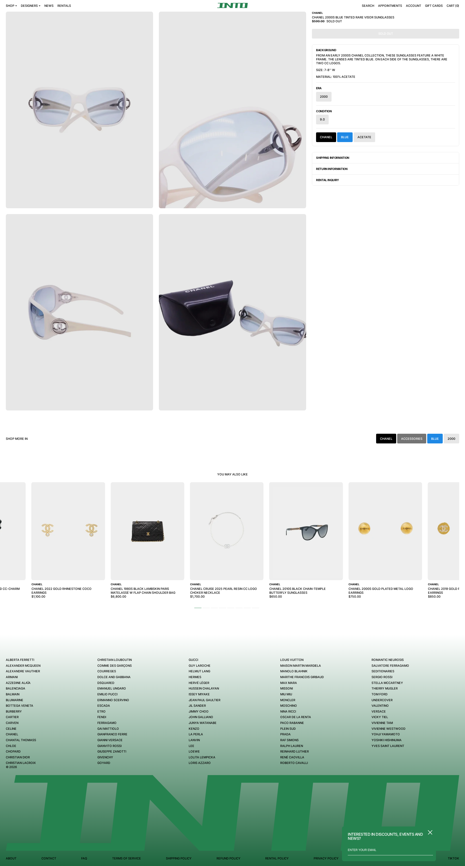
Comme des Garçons (114, 665)
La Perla (196, 734)
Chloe (11, 746)
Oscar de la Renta (295, 717)
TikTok (453, 858)
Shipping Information (332, 158)
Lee (191, 746)
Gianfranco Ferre (112, 734)
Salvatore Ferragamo (390, 665)
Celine (11, 728)
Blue (345, 137)
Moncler (287, 700)
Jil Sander (197, 705)
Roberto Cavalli (294, 763)
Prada (285, 734)
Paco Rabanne (292, 723)
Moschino (288, 705)
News (49, 6)
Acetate (364, 137)
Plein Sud (288, 728)
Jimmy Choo (199, 711)
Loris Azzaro (200, 763)
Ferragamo (106, 723)
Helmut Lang (199, 671)
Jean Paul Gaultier (204, 700)
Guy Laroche (199, 665)
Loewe (194, 751)
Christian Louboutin (114, 660)
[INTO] (232, 5)
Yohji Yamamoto (386, 734)
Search (368, 6)
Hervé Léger (199, 683)
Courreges (106, 671)
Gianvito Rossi (109, 746)
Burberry (14, 711)
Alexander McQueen (23, 665)
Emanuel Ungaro (111, 688)
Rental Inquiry (327, 180)
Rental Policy (277, 858)
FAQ (84, 858)
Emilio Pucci (107, 694)
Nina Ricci (288, 711)
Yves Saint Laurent (388, 746)
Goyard (103, 763)
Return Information (332, 169)
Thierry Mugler (385, 688)
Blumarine (14, 700)
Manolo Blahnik (294, 671)
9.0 (322, 119)
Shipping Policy (179, 858)
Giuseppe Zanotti (111, 751)
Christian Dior (18, 757)
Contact (48, 858)
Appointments (390, 6)
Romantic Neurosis (388, 660)
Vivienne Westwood (388, 728)
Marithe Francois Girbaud (302, 677)
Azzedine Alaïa (18, 683)
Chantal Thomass (21, 740)
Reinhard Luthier (294, 751)
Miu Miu (286, 694)
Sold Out (385, 33)
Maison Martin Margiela (300, 665)
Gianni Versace (110, 740)
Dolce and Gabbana (114, 677)
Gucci (193, 660)
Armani (12, 677)
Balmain (12, 694)
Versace (379, 711)
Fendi (101, 717)
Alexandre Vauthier (23, 671)
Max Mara (288, 683)
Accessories (411, 439)
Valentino (380, 705)
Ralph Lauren (291, 746)
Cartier (12, 717)
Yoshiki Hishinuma (387, 740)
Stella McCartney (387, 683)
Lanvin (194, 740)
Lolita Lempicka (202, 757)
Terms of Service (126, 858)
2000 (324, 96)
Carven (12, 723)
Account (413, 6)
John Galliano (201, 717)
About (11, 858)
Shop (10, 6)
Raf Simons (289, 740)
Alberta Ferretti (20, 660)
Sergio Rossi (382, 677)
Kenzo (194, 728)
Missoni (286, 688)
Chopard (13, 751)
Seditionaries (383, 671)
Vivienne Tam (382, 723)
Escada (103, 705)
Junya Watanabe (203, 723)
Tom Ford (380, 694)
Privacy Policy (326, 858)
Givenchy (105, 757)
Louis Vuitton (291, 660)
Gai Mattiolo (108, 728)
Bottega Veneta (19, 705)
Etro (101, 711)
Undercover (382, 700)
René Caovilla (292, 757)
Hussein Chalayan (204, 688)
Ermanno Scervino (113, 700)
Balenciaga (15, 688)
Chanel (326, 137)
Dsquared (105, 683)
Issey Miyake (199, 694)
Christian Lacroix (21, 763)
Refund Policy (228, 858)
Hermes (195, 677)
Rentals (64, 6)
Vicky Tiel (380, 717)
